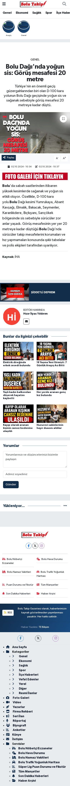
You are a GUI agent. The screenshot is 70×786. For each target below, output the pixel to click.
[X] (35, 546)
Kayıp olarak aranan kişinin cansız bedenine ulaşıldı (18, 428)
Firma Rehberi (22, 711)
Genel (7, 12)
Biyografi (19, 725)
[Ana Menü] (4, 4)
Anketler (18, 729)
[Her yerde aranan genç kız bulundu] (52, 380)
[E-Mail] (26, 321)
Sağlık (36, 12)
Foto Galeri (20, 697)
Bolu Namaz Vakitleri (19, 572)
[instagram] (55, 638)
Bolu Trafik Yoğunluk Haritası (50, 574)
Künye (16, 734)
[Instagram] (42, 546)
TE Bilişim (44, 627)
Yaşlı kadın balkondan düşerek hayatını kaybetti (17, 395)
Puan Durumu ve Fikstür (19, 584)
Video (16, 702)
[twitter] (38, 638)
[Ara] (64, 4)
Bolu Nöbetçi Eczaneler (12, 561)
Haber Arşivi (48, 593)
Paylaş (10, 157)
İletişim (17, 739)
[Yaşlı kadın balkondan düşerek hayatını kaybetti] (18, 380)
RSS (9, 612)
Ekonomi (22, 12)
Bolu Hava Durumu (52, 559)
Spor (48, 12)
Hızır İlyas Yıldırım (35, 313)
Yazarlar (18, 707)
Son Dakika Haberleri (18, 593)
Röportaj (19, 720)
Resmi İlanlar (27, 693)
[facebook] (20, 638)
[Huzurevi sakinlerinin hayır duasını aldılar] (52, 413)
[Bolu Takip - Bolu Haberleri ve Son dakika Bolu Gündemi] (33, 4)
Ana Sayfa (19, 647)
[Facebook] (29, 546)
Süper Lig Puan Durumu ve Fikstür (42, 766)
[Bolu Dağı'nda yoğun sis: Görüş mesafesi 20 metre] (35, 132)
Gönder (11, 484)
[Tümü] (65, 505)
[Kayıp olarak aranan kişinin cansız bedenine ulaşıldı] (18, 413)
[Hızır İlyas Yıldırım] (11, 316)
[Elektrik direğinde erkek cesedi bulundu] (18, 350)
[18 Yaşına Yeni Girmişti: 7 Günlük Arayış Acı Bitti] (52, 350)
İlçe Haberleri (28, 674)
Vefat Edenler (28, 679)
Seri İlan (18, 716)
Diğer (22, 688)
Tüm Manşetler (49, 584)
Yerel (22, 683)
